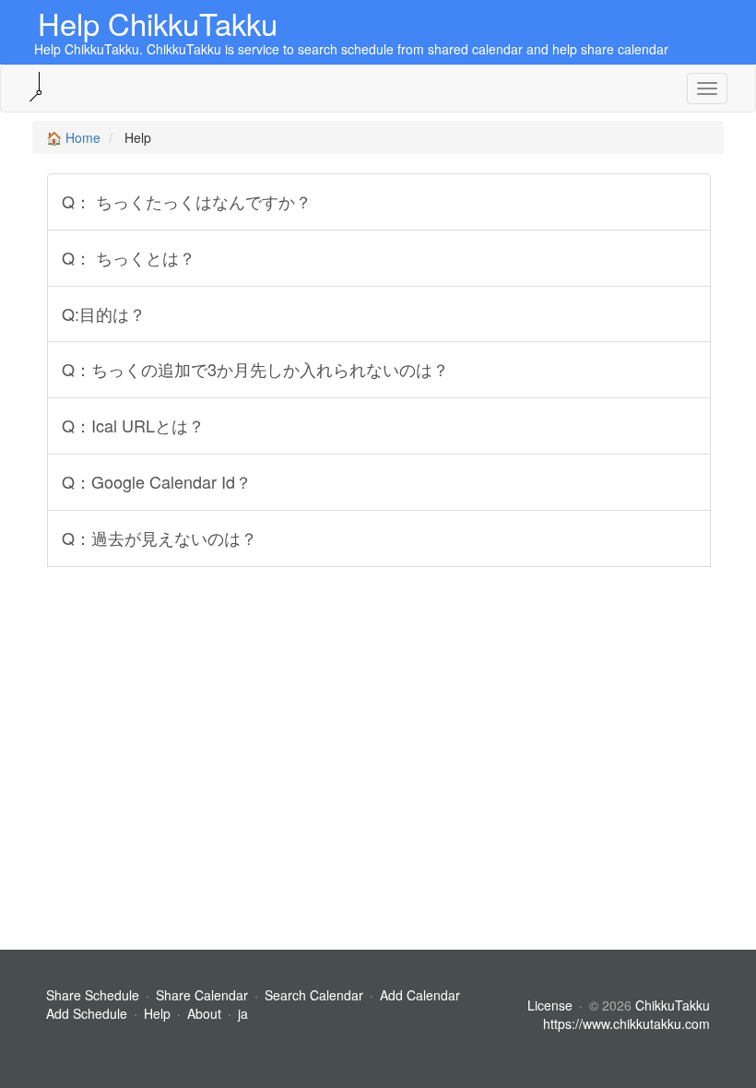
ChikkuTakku (672, 1005)
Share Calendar (202, 995)
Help (157, 1013)
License (550, 1005)
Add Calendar (420, 995)
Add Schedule (86, 1013)
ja (243, 1013)
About (204, 1013)
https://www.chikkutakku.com (626, 1023)
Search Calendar (316, 995)
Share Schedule (92, 995)
